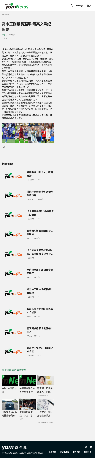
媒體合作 (87, 452)
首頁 (3, 14)
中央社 (4, 35)
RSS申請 (79, 5)
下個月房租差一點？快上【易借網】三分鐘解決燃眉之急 (27, 414)
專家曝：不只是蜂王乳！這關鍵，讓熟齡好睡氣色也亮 (45, 390)
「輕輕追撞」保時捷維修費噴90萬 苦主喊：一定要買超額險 (10, 414)
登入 (89, 5)
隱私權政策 (64, 452)
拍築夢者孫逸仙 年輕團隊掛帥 (27, 390)
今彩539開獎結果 (9, 390)
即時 (7, 14)
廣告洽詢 (76, 452)
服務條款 (52, 452)
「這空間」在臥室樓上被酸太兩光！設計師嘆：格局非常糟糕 (45, 414)
